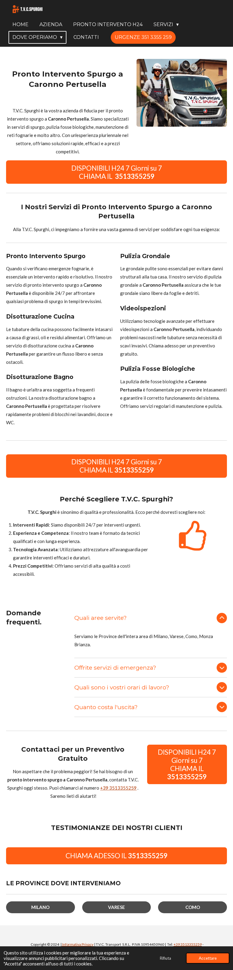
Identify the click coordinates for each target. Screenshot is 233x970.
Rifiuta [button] (165, 958)
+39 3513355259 (118, 788)
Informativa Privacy (77, 944)
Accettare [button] (208, 958)
